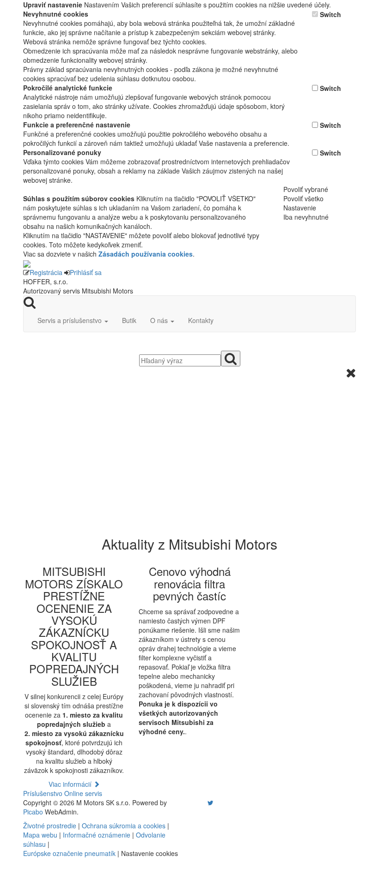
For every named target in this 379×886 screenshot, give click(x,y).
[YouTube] (201, 802)
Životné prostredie (49, 825)
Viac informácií (71, 784)
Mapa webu (40, 834)
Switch (330, 14)
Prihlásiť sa (86, 272)
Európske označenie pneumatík (69, 853)
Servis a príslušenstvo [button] (70, 320)
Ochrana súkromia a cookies (123, 825)
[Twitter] (211, 802)
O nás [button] (160, 320)
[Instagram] (205, 802)
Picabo (33, 811)
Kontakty (201, 320)
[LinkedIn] (216, 802)
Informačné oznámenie (96, 834)
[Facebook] (197, 802)
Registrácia (46, 272)
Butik (129, 320)
